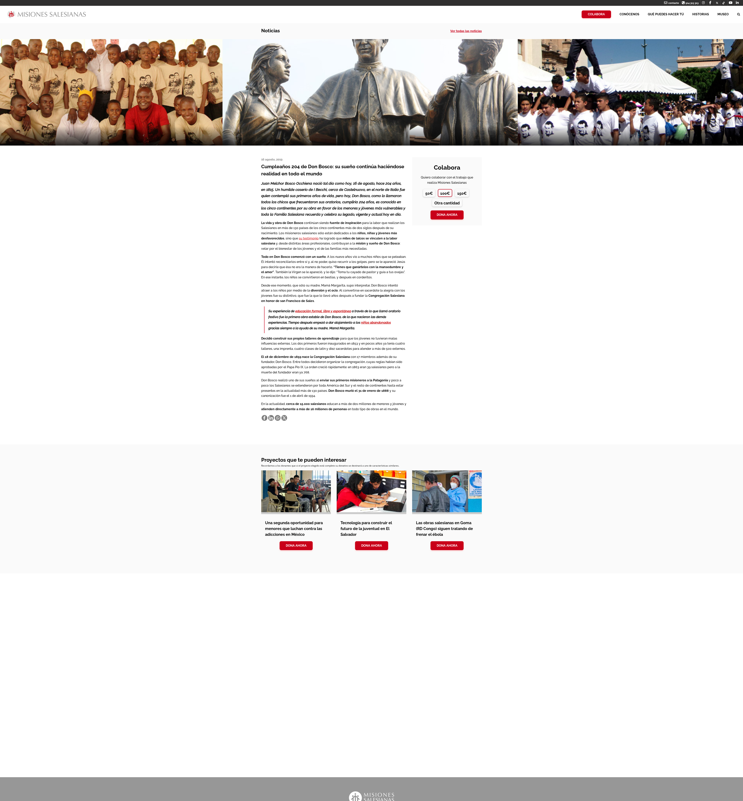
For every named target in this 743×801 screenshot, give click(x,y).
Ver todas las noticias (466, 31)
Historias (700, 14)
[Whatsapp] (278, 418)
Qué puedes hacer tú (666, 14)
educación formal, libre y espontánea (323, 311)
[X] (284, 418)
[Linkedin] (271, 418)
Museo (723, 14)
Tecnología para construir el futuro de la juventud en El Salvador (366, 529)
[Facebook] (264, 418)
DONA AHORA (296, 545)
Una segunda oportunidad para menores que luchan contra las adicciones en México (294, 529)
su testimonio (309, 238)
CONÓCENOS (629, 14)
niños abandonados (376, 322)
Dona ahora (447, 215)
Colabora (596, 14)
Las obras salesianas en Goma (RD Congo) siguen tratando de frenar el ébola (444, 529)
